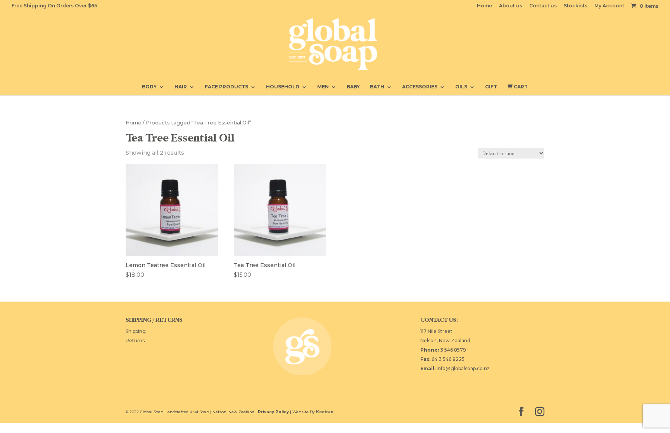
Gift (491, 87)
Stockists (575, 6)
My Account (609, 6)
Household (282, 87)
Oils (461, 87)
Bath (377, 87)
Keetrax (324, 411)
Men (323, 87)
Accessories (419, 87)
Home (484, 6)
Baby (353, 87)
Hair (180, 87)
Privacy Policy (273, 411)
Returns (135, 340)
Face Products (226, 87)
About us (510, 6)
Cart (517, 86)
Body (149, 87)
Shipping (136, 331)
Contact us (543, 6)
